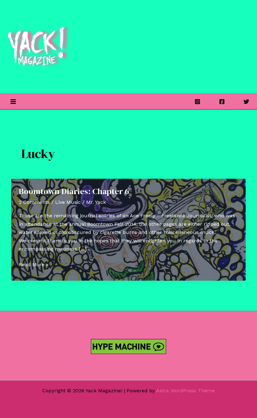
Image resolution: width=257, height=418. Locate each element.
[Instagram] (197, 101)
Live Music (68, 202)
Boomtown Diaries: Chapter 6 (74, 191)
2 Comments (34, 202)
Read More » (34, 265)
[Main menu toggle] (13, 101)
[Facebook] (222, 101)
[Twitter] (246, 101)
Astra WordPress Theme (185, 391)
